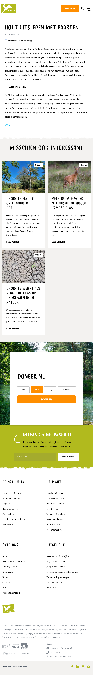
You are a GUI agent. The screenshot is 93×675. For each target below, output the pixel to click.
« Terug (8, 125)
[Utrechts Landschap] (8, 8)
